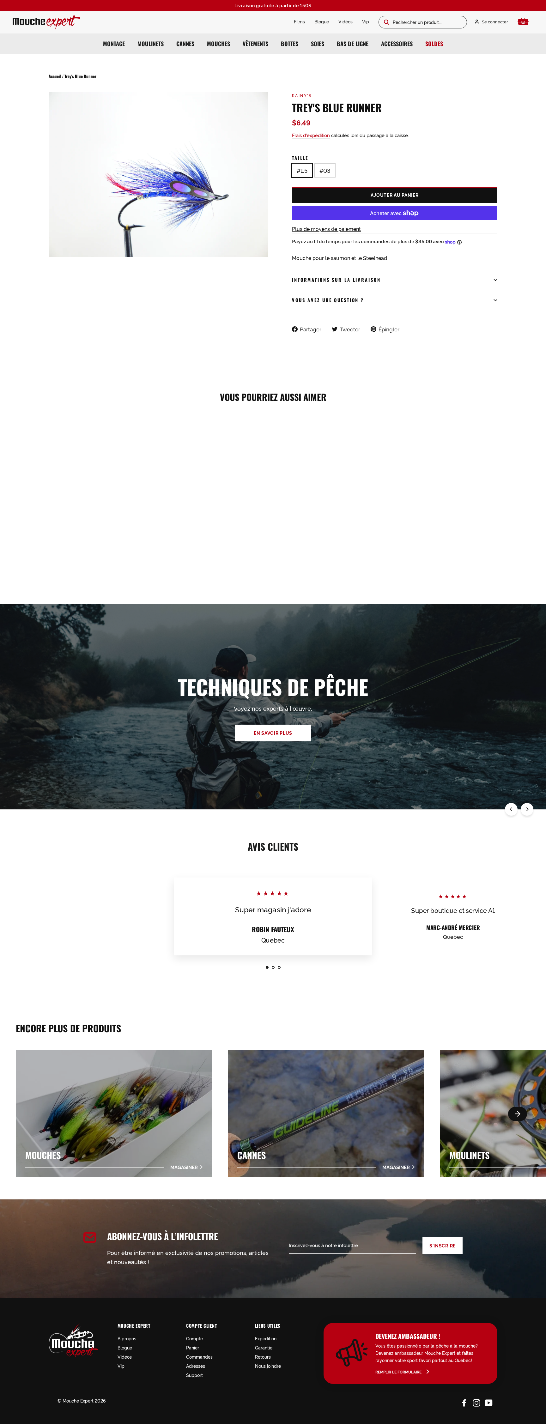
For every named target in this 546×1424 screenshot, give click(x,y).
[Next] (527, 809)
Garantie (263, 1347)
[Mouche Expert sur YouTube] (489, 1402)
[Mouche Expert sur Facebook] (464, 1402)
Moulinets (150, 43)
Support (194, 1375)
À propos (127, 1338)
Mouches (218, 43)
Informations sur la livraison (336, 279)
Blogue (321, 21)
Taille (300, 157)
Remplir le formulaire (398, 1371)
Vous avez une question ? (328, 300)
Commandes (199, 1357)
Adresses (195, 1366)
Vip (365, 21)
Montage (114, 43)
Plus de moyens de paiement (326, 228)
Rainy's (302, 95)
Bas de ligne (352, 43)
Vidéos (345, 21)
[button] (517, 1114)
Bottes (289, 43)
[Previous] (511, 809)
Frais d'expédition (311, 135)
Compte (194, 1338)
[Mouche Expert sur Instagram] (476, 1402)
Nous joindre (268, 1366)
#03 (325, 170)
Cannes (185, 43)
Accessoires (397, 43)
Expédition (265, 1338)
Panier (192, 1347)
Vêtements (255, 43)
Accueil (55, 76)
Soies (317, 43)
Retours (263, 1357)
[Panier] (525, 22)
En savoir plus (273, 733)
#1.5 (302, 170)
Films (299, 21)
